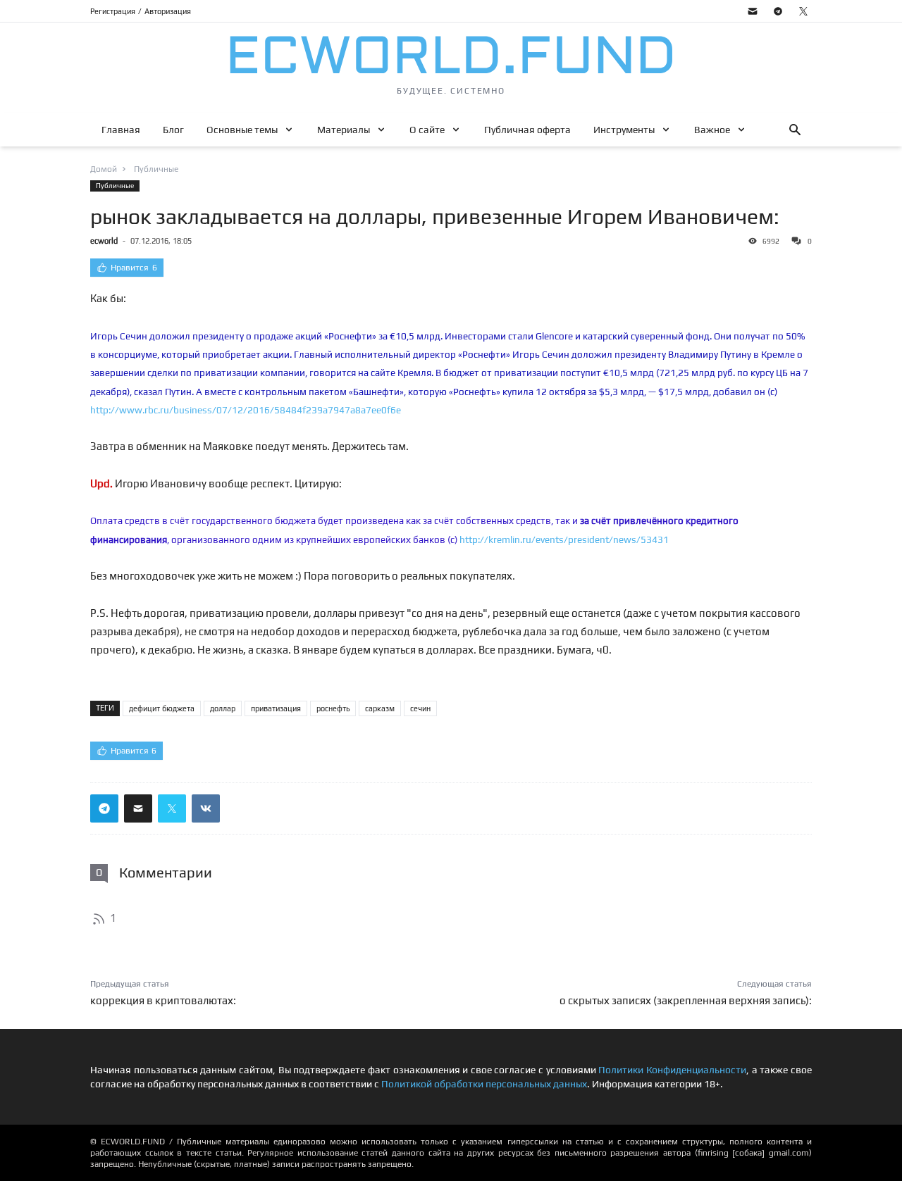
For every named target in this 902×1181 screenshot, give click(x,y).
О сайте (427, 129)
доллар (222, 708)
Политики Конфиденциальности (672, 1069)
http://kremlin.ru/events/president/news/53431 (564, 539)
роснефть (333, 708)
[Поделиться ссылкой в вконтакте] (206, 808)
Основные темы (242, 129)
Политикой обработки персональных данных (484, 1083)
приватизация (276, 708)
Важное (712, 129)
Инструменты (624, 129)
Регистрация (112, 11)
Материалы (343, 129)
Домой (103, 169)
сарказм (380, 708)
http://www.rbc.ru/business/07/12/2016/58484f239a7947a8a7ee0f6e (245, 409)
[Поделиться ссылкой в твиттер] (172, 808)
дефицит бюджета (161, 708)
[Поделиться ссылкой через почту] (138, 808)
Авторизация (167, 11)
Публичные (115, 185)
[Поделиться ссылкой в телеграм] (104, 808)
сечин (420, 708)
